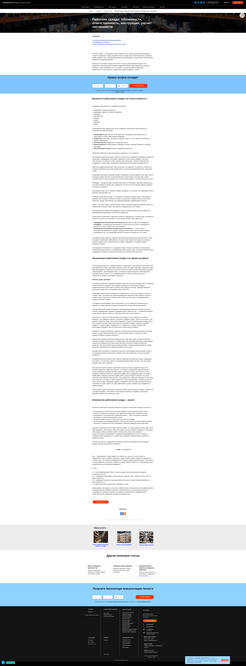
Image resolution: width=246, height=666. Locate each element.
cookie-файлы (213, 657)
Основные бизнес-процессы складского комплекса (146, 568)
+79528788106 (149, 624)
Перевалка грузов (108, 614)
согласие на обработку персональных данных (120, 90)
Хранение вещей (126, 621)
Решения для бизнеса (149, 7)
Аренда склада (125, 627)
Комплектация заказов (146, 545)
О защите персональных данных (92, 614)
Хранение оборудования (127, 623)
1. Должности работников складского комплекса (106, 40)
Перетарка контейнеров (109, 616)
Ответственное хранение (127, 612)
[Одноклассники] (124, 513)
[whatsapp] (198, 3)
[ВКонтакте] (121, 513)
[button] (237, 2)
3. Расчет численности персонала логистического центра (109, 44)
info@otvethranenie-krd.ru (152, 632)
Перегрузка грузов (126, 645)
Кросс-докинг (112, 7)
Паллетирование (126, 643)
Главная (91, 11)
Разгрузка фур (125, 647)
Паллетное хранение (127, 615)
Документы (90, 611)
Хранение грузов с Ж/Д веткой (129, 631)
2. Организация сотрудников (100, 42)
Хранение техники (126, 626)
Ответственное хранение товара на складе (101, 545)
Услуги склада (85, 7)
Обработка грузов (126, 641)
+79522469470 (149, 626)
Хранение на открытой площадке (129, 629)
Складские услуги (99, 7)
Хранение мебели (126, 624)
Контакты (162, 7)
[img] (101, 537)
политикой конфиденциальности (144, 601)
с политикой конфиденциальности (200, 659)
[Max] (204, 3)
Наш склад (135, 7)
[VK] (201, 3)
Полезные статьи (108, 11)
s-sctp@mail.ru (149, 629)
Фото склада (91, 642)
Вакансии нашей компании (122, 566)
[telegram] (195, 3)
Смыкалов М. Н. (9, 2)
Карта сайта (106, 654)
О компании (124, 7)
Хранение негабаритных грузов (129, 630)
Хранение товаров (126, 620)
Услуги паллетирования (124, 544)
